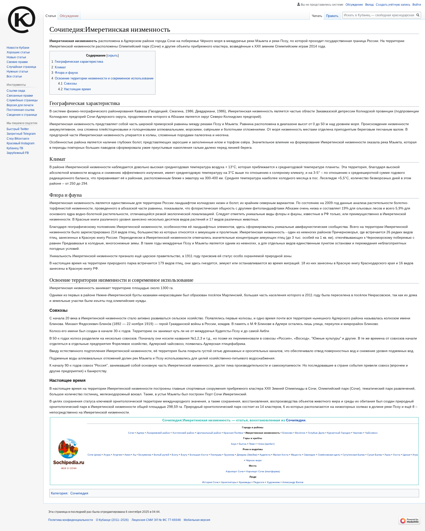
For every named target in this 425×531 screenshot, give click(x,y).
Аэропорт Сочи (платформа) (263, 471)
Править (332, 16)
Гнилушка (216, 454)
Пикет (252, 443)
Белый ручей (161, 454)
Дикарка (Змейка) (247, 454)
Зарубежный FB (18, 153)
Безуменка (144, 454)
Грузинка (229, 454)
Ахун (234, 443)
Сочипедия (79, 493)
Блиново (287, 432)
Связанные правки (20, 95)
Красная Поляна (233, 432)
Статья (51, 16)
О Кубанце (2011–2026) (112, 520)
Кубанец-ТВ (15, 148)
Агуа (415, 454)
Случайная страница (21, 67)
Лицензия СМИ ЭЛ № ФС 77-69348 (156, 520)
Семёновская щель (329, 454)
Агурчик (117, 454)
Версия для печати (20, 105)
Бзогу (175, 454)
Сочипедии (295, 420)
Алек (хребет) (266, 443)
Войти (416, 4)
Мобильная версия (197, 520)
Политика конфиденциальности (70, 520)
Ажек (127, 454)
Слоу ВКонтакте (18, 138)
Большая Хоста (199, 454)
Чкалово (358, 432)
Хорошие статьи (18, 52)
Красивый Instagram (20, 143)
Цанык (406, 454)
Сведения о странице (22, 115)
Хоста (396, 454)
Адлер (140, 432)
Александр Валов (292, 482)
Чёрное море (254, 460)
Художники (273, 482)
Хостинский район (183, 432)
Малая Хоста (280, 454)
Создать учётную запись (393, 4)
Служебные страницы (22, 100)
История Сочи (210, 482)
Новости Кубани (18, 47)
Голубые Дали (316, 432)
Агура (107, 454)
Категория (59, 493)
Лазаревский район (158, 432)
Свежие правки (17, 62)
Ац (134, 454)
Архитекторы (229, 482)
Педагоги (258, 482)
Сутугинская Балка (354, 454)
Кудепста (265, 454)
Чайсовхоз (371, 432)
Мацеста (296, 454)
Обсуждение (354, 4)
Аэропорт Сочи (235, 471)
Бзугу (184, 454)
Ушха (387, 454)
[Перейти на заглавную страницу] (21, 19)
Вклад (369, 4)
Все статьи (14, 76)
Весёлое (300, 432)
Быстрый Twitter (18, 129)
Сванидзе (309, 454)
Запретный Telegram (21, 133)
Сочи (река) (94, 454)
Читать (317, 16)
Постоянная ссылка (20, 110)
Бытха (242, 443)
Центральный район (209, 432)
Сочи (131, 432)
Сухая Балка (374, 454)
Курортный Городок (338, 432)
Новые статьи (16, 57)
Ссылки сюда (16, 90)
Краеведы (245, 482)
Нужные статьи (17, 71)
